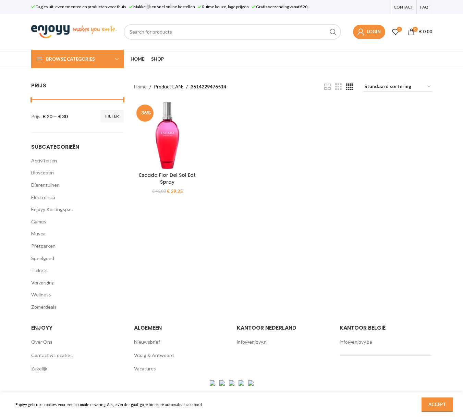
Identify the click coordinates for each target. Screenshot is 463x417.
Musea (38, 233)
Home (140, 86)
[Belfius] (251, 382)
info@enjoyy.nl (252, 342)
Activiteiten (44, 160)
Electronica (43, 197)
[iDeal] (213, 382)
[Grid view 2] (327, 87)
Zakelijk (39, 368)
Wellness (41, 294)
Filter (112, 116)
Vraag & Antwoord (154, 355)
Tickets (39, 270)
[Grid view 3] (338, 87)
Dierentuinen (45, 185)
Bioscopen (42, 172)
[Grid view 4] (349, 87)
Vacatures (145, 368)
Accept (437, 404)
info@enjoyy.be (356, 342)
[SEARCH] (333, 32)
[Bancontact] (222, 382)
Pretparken (43, 246)
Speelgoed (42, 258)
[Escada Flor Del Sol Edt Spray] (167, 135)
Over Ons (41, 342)
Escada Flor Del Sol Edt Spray (167, 178)
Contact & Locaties (52, 355)
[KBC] (242, 382)
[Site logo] (74, 31)
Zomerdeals (44, 307)
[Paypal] (232, 382)
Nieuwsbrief (147, 342)
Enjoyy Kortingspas (52, 209)
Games (38, 221)
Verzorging (42, 282)
